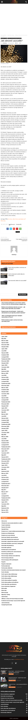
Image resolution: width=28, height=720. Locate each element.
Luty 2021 (3, 416)
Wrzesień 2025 (5, 344)
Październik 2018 (5, 459)
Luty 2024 (3, 375)
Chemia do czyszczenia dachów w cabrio (11, 523)
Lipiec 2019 (4, 451)
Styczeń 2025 (4, 353)
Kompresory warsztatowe (8, 535)
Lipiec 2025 (4, 348)
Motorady (3, 590)
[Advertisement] (14, 19)
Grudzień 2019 (5, 442)
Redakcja (5, 43)
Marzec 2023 (4, 387)
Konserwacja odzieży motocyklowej (10, 555)
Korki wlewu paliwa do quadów (9, 580)
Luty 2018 (3, 475)
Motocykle (4, 588)
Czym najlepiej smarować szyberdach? (21, 240)
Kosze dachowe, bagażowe (8, 586)
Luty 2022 (3, 395)
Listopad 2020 (5, 422)
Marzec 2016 (4, 510)
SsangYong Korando (6, 604)
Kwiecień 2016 (5, 508)
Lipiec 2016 (4, 502)
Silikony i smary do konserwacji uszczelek (14, 38)
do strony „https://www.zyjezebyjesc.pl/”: (17, 219)
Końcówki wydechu (6, 547)
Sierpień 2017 (4, 487)
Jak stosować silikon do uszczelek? (17, 280)
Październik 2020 (5, 424)
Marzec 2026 (4, 340)
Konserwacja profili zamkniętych (9, 559)
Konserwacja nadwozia (7, 553)
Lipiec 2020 (4, 430)
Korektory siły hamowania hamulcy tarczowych (13, 570)
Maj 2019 (3, 455)
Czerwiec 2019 (5, 453)
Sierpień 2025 (4, 346)
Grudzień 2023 (5, 379)
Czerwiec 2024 (5, 367)
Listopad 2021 (5, 400)
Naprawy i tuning (4, 38)
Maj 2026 (3, 338)
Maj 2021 (3, 412)
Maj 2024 (3, 369)
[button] (26, 2)
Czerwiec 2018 (5, 467)
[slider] (5, 224)
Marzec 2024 (4, 373)
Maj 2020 (3, 434)
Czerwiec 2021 (5, 410)
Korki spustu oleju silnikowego (9, 574)
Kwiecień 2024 (5, 371)
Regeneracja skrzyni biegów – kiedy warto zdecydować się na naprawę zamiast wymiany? (13, 312)
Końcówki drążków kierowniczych (10, 539)
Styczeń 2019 (4, 457)
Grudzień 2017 (5, 479)
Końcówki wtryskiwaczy (7, 545)
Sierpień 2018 (4, 463)
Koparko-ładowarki (6, 564)
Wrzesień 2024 (5, 361)
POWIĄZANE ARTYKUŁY (8, 261)
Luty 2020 (3, 438)
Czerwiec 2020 (5, 432)
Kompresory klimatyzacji (7, 533)
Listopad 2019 (5, 444)
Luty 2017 (3, 493)
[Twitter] (15, 663)
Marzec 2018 (4, 473)
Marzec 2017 (4, 491)
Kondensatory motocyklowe (8, 549)
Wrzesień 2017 (5, 485)
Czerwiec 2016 (5, 504)
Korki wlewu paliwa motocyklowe (9, 582)
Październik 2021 (5, 402)
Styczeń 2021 (4, 418)
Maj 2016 (3, 506)
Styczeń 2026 (4, 342)
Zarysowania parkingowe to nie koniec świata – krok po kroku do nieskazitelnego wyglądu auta (13, 303)
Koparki (3, 562)
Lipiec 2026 (4, 336)
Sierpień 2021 (4, 406)
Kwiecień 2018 (5, 471)
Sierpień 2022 (4, 391)
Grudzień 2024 (5, 355)
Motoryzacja (4, 592)
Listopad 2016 (5, 496)
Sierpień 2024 (4, 363)
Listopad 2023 (5, 381)
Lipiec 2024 (4, 365)
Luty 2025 (3, 350)
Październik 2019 (5, 446)
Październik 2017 (5, 483)
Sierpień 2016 (4, 500)
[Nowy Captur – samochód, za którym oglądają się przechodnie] (4, 672)
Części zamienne (5, 525)
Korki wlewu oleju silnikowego (9, 576)
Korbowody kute (5, 566)
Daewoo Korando (5, 527)
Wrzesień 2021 (5, 404)
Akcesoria (4, 521)
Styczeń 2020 (4, 440)
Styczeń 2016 (4, 512)
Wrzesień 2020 (5, 426)
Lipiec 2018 (4, 465)
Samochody (4, 596)
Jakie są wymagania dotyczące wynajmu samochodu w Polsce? (11, 316)
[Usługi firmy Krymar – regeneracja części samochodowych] (4, 679)
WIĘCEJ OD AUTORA (7, 263)
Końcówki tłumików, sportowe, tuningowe (12, 543)
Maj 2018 (3, 469)
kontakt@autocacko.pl (19, 659)
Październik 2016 (5, 498)
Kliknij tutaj (3, 220)
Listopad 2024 (5, 357)
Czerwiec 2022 (5, 393)
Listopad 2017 (5, 481)
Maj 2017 (3, 489)
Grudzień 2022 (5, 389)
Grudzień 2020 (5, 420)
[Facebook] (12, 663)
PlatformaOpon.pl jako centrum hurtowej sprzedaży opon (11, 320)
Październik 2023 (5, 383)
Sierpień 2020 (4, 428)
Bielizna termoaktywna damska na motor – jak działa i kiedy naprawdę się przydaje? (13, 307)
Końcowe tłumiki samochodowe (9, 537)
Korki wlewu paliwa (6, 578)
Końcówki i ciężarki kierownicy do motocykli (12, 541)
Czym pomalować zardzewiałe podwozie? (6, 240)
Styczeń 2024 (4, 377)
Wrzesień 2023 (5, 385)
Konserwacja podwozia (7, 557)
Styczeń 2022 (4, 397)
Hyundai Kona (4, 529)
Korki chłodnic (5, 572)
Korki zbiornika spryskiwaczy (8, 584)
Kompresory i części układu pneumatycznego (13, 531)
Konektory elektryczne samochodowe (11, 551)
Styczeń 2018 (4, 477)
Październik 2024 (5, 359)
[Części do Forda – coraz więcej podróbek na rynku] (4, 686)
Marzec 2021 (4, 414)
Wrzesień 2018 (5, 461)
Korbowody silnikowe (6, 568)
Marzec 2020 (4, 436)
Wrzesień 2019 (5, 449)
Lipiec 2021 (4, 408)
